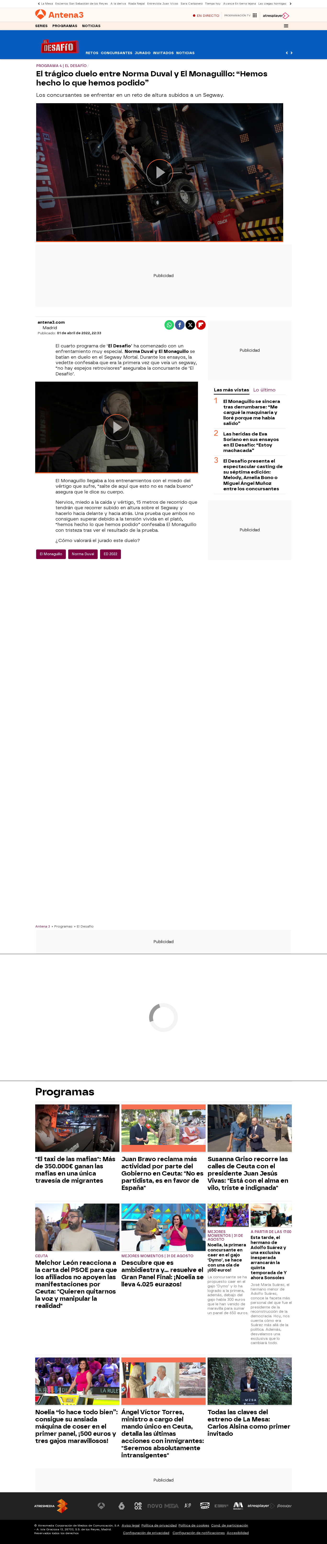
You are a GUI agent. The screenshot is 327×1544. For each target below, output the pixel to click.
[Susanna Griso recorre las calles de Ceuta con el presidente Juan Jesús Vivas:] (250, 1128)
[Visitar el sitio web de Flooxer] (284, 1506)
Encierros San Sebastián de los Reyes (81, 3)
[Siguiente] (289, 3)
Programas (64, 26)
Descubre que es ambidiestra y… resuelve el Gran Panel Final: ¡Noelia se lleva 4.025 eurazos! (162, 1273)
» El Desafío (84, 926)
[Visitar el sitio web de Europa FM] (221, 1506)
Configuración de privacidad (146, 1533)
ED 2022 (110, 554)
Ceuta (41, 1256)
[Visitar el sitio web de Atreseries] (188, 1506)
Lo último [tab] (264, 390)
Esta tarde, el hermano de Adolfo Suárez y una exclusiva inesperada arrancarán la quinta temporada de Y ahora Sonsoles (269, 1257)
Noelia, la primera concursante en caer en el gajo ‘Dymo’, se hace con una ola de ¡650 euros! (227, 1257)
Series (41, 26)
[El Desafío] (60, 56)
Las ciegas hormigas (272, 3)
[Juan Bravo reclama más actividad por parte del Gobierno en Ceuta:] (163, 1128)
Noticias (91, 26)
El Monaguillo (51, 554)
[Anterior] (37, 3)
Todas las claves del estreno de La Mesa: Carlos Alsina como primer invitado (249, 1422)
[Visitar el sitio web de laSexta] (121, 1506)
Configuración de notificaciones (199, 1533)
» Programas (62, 926)
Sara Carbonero (192, 3)
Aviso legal (131, 1525)
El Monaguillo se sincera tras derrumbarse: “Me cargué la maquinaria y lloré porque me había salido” (251, 412)
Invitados (163, 53)
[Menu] (286, 26)
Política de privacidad (159, 1525)
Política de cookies (194, 1525)
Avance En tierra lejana (239, 3)
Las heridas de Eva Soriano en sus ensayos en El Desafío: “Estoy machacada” (251, 442)
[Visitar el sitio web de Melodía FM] (238, 1506)
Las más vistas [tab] (231, 390)
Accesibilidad (238, 1533)
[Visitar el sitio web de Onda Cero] (205, 1506)
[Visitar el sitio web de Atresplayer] (261, 1506)
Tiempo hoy (213, 3)
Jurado (143, 53)
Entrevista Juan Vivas (162, 3)
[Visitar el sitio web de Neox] (138, 1506)
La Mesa (47, 3)
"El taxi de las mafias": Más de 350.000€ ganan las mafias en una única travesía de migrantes (75, 1169)
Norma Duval (83, 554)
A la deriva (118, 3)
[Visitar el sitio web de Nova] (155, 1506)
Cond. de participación (229, 1525)
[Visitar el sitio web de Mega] (171, 1506)
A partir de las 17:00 (271, 1232)
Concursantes (116, 53)
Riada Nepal (136, 3)
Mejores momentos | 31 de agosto (157, 1256)
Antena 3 (42, 926)
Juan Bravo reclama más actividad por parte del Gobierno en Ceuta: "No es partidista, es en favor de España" (162, 1173)
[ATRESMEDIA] (51, 1506)
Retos (92, 53)
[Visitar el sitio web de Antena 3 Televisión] (105, 1506)
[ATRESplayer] (276, 16)
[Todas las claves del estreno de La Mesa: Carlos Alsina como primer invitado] (250, 1381)
